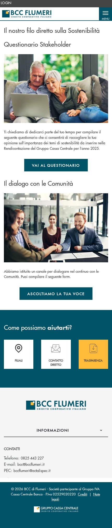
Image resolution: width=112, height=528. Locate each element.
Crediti (82, 494)
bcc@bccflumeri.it (30, 464)
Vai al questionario (56, 165)
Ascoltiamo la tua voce (56, 293)
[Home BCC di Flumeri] (26, 13)
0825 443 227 (32, 458)
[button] (105, 13)
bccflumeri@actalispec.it (32, 470)
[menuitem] (6, 3)
